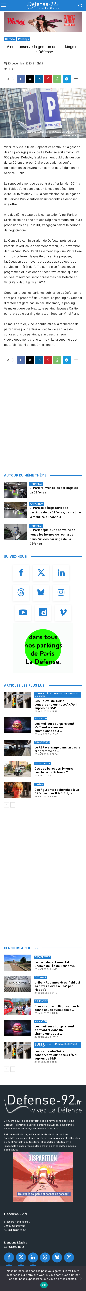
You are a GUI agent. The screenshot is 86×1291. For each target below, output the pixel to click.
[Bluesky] (41, 593)
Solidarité (41, 1001)
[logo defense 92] (43, 5)
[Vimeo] (63, 613)
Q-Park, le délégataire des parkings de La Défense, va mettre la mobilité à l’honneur (55, 512)
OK (44, 1285)
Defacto (10, 39)
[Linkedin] (39, 79)
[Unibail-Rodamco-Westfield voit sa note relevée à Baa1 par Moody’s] (17, 984)
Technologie (43, 763)
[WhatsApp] (57, 79)
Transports (42, 742)
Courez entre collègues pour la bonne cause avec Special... (57, 1008)
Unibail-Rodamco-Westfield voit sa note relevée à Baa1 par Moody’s (58, 986)
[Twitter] (41, 573)
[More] (76, 79)
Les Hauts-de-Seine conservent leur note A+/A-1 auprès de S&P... (55, 704)
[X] (30, 79)
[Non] (81, 1278)
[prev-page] (6, 805)
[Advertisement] (43, 413)
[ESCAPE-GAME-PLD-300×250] (43, 1177)
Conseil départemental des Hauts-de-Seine (56, 694)
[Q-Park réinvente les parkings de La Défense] (15, 490)
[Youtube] (23, 613)
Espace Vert (42, 957)
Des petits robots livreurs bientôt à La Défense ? (53, 770)
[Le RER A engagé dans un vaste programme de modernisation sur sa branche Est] (17, 748)
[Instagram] (61, 593)
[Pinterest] (48, 79)
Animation (37, 503)
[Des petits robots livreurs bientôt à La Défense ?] (17, 769)
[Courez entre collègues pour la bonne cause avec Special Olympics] (17, 1006)
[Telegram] (67, 79)
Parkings (23, 39)
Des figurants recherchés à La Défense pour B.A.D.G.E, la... (56, 791)
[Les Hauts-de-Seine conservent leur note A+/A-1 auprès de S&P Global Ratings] (17, 700)
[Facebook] (21, 79)
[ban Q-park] (43, 648)
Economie (41, 977)
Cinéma (39, 784)
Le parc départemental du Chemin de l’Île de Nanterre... (55, 964)
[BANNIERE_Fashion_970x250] (43, 22)
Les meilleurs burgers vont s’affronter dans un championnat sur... (54, 727)
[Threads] (21, 593)
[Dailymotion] (43, 613)
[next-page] (12, 805)
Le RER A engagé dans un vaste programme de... (57, 749)
